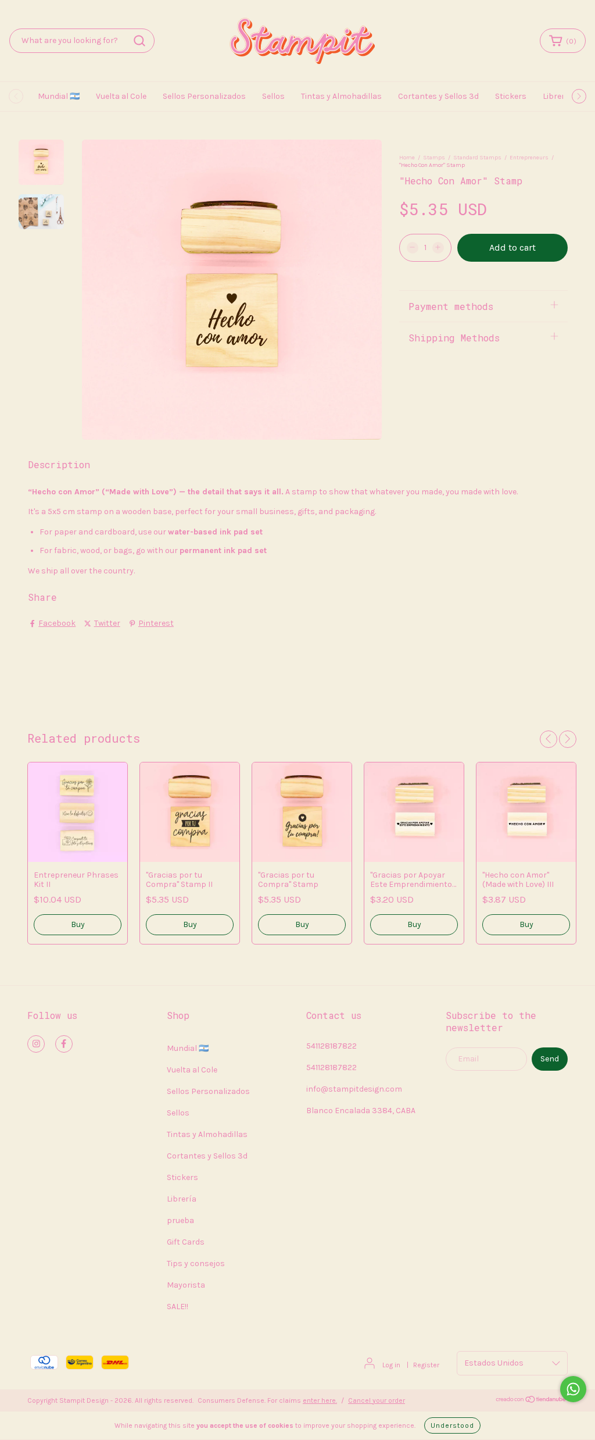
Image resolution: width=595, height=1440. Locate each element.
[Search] (139, 40)
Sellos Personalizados (204, 96)
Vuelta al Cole (121, 96)
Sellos (273, 96)
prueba (180, 1220)
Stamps (434, 157)
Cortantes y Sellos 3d (438, 96)
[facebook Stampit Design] (64, 1044)
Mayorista (186, 1285)
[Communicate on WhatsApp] (573, 1389)
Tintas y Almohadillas (341, 96)
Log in (391, 1365)
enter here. (320, 1400)
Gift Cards (186, 1242)
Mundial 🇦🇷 (59, 96)
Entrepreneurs (529, 157)
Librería (557, 96)
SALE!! (177, 1306)
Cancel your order (376, 1400)
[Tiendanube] (531, 1401)
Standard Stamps (477, 157)
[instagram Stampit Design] (36, 1044)
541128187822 (331, 1046)
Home (407, 157)
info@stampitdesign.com (354, 1089)
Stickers (510, 96)
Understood (452, 1425)
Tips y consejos (196, 1263)
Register (426, 1365)
